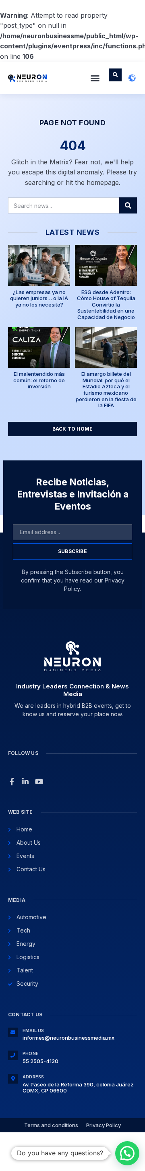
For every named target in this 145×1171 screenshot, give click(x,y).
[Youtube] (39, 781)
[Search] (128, 205)
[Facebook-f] (11, 781)
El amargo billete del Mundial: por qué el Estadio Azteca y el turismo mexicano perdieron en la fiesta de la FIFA (106, 389)
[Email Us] (13, 1032)
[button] (95, 78)
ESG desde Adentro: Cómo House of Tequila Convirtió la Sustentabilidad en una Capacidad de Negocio (106, 304)
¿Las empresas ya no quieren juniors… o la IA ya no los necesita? (39, 298)
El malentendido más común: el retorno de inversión (39, 380)
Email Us (33, 1030)
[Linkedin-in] (25, 781)
